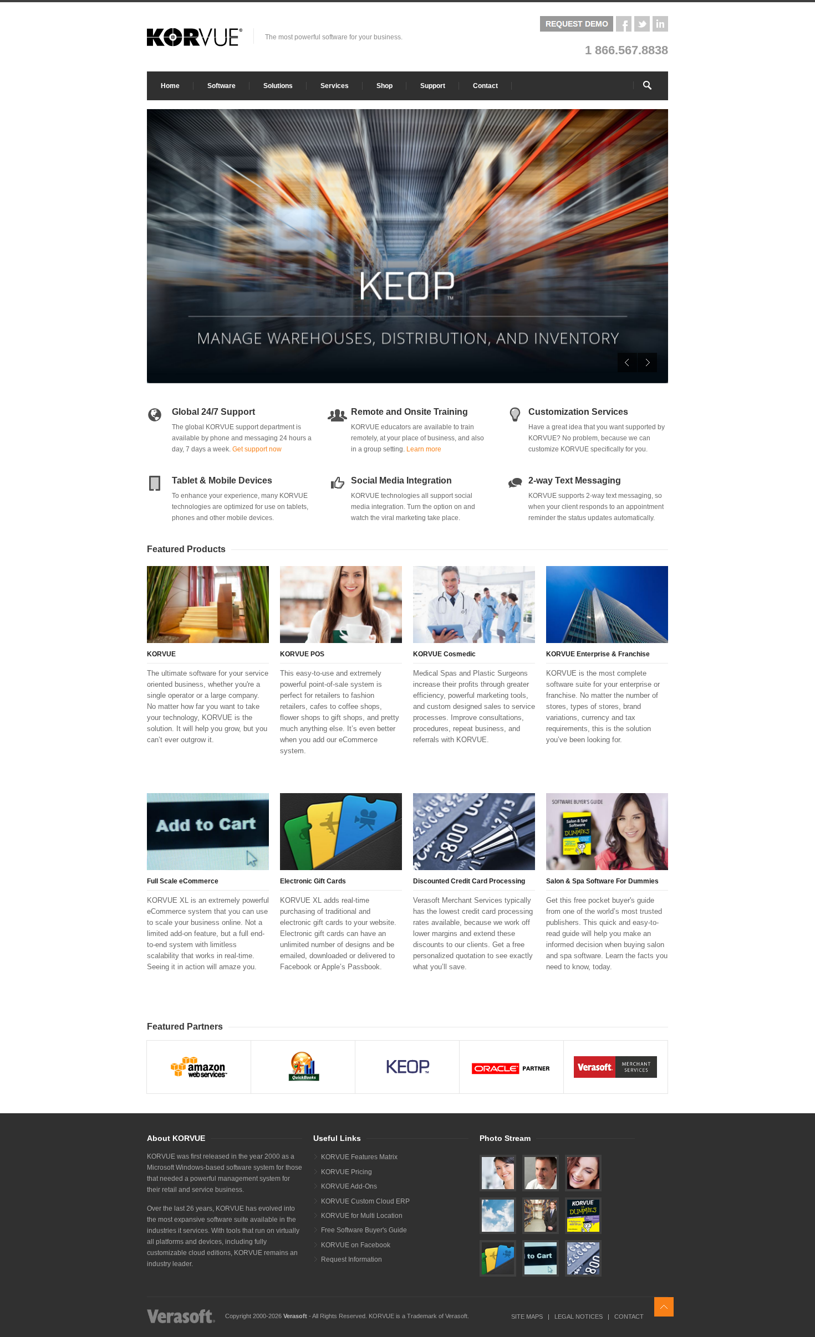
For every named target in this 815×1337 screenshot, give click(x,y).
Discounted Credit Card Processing (469, 881)
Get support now (257, 449)
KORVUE (161, 654)
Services (334, 86)
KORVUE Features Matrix (359, 1157)
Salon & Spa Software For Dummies (602, 881)
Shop (384, 86)
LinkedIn (660, 24)
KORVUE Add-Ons (349, 1186)
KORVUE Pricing (346, 1172)
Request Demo (576, 24)
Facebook (623, 24)
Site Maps (527, 1316)
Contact (485, 86)
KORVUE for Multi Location (362, 1216)
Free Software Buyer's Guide (364, 1230)
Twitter (642, 24)
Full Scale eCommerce (182, 881)
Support (432, 86)
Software (221, 86)
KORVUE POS (302, 654)
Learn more (423, 449)
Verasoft (295, 1316)
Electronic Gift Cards (313, 881)
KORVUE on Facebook (355, 1245)
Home (170, 86)
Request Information (351, 1259)
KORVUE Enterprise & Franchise (598, 654)
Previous (627, 362)
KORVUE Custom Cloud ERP (365, 1201)
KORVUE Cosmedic (444, 654)
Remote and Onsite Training (409, 411)
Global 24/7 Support (213, 411)
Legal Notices (578, 1316)
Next (647, 362)
